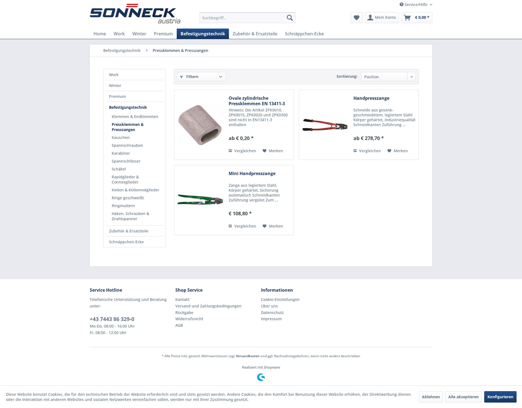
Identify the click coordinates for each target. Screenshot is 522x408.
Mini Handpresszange (252, 173)
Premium (117, 96)
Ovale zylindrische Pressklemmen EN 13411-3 (257, 100)
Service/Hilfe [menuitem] (415, 4)
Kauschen (121, 137)
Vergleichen (244, 150)
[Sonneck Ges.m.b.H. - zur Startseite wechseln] (135, 13)
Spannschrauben (127, 145)
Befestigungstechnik (128, 107)
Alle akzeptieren (463, 396)
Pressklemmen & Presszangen (128, 127)
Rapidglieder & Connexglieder (125, 179)
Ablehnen (431, 396)
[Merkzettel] (356, 17)
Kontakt (182, 299)
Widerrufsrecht (189, 318)
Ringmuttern (123, 205)
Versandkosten (248, 356)
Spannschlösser (126, 161)
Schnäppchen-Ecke (126, 241)
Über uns (269, 306)
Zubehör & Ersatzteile (128, 230)
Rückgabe (184, 312)
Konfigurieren (500, 396)
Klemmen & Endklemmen (135, 116)
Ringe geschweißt (128, 197)
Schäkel (119, 169)
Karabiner (121, 153)
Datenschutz (272, 312)
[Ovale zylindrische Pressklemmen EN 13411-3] (200, 124)
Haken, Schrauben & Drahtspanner (130, 216)
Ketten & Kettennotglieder (135, 189)
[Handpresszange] (325, 124)
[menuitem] (248, 17)
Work (114, 74)
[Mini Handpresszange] (200, 200)
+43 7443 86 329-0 (112, 319)
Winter (115, 85)
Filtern (191, 76)
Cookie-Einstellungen (280, 299)
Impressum (271, 318)
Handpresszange (371, 98)
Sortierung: (347, 76)
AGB (179, 325)
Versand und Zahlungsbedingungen (208, 306)
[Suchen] (290, 17)
